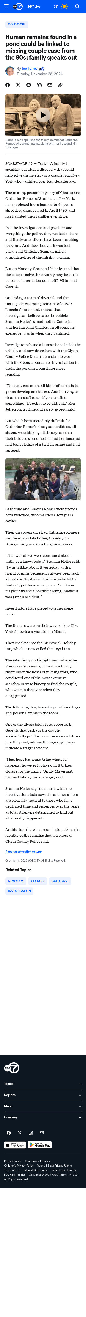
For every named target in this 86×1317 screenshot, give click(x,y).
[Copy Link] (60, 85)
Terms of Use (12, 1170)
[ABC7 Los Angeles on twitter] (19, 1133)
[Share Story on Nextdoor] (39, 85)
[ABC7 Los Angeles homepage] (18, 6)
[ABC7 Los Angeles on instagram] (30, 1133)
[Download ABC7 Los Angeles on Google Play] (40, 1145)
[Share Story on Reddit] (29, 85)
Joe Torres (30, 68)
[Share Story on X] (18, 85)
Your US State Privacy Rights (54, 1165)
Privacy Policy (12, 1161)
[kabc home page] (11, 1067)
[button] (6, 6)
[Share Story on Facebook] (7, 85)
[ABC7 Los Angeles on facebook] (8, 1133)
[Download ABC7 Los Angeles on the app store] (15, 1145)
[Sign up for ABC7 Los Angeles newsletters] (41, 1133)
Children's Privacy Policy (19, 1165)
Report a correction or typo (23, 851)
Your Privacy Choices (37, 1161)
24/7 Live (33, 6)
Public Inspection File (64, 1170)
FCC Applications (14, 1174)
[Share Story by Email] (50, 85)
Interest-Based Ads (35, 1170)
